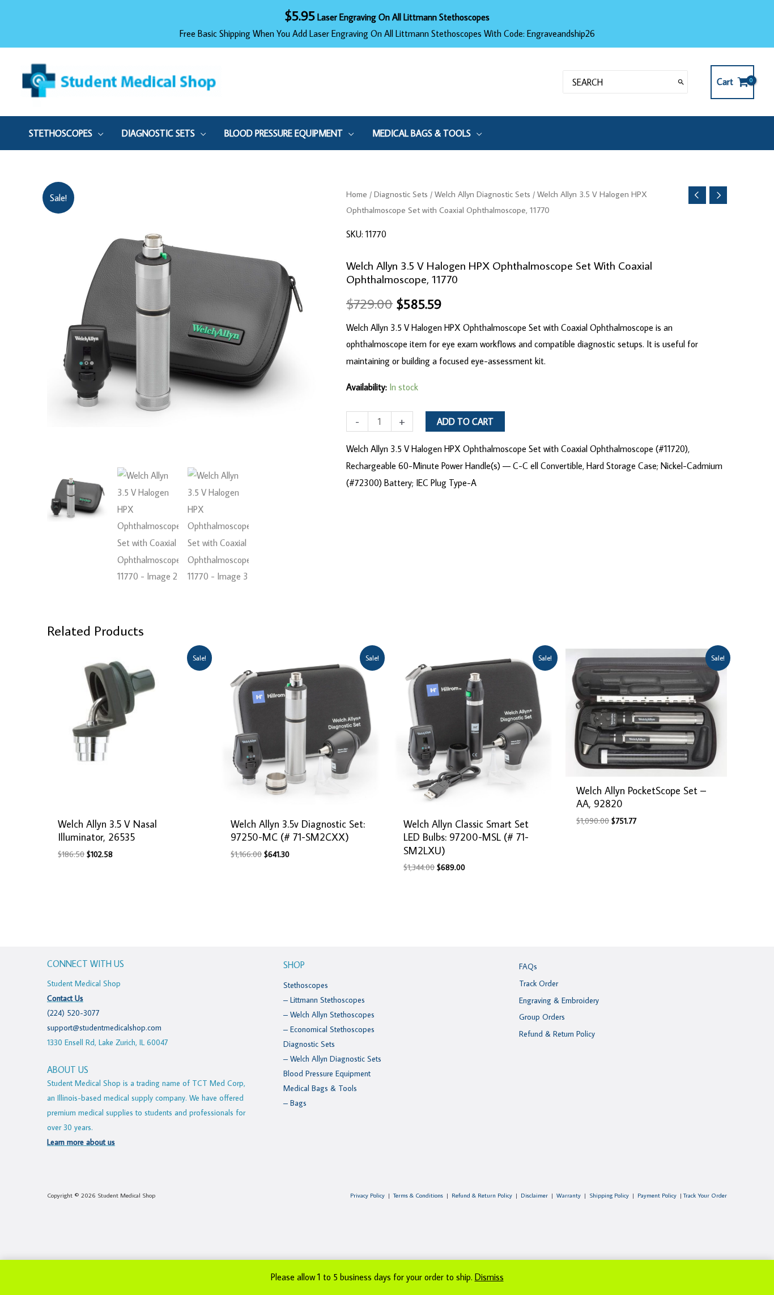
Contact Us (65, 998)
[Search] (681, 82)
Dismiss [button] (489, 1277)
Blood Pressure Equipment (327, 1073)
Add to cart (465, 421)
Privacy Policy (367, 1195)
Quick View (128, 800)
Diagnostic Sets (401, 194)
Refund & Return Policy (557, 1034)
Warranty (568, 1195)
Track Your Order (705, 1195)
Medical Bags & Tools (320, 1088)
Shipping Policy (609, 1195)
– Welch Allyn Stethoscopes (329, 1014)
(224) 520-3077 (73, 1013)
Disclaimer (534, 1195)
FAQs (528, 966)
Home (356, 194)
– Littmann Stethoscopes (324, 1000)
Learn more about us (81, 1142)
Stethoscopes (305, 985)
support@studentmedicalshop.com (104, 1028)
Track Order (538, 983)
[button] (98, 133)
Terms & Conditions (418, 1195)
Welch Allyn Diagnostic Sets (482, 194)
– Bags (295, 1103)
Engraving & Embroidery (559, 1000)
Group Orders (542, 1017)
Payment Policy (657, 1195)
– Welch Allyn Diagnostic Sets (332, 1059)
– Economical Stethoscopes (329, 1029)
